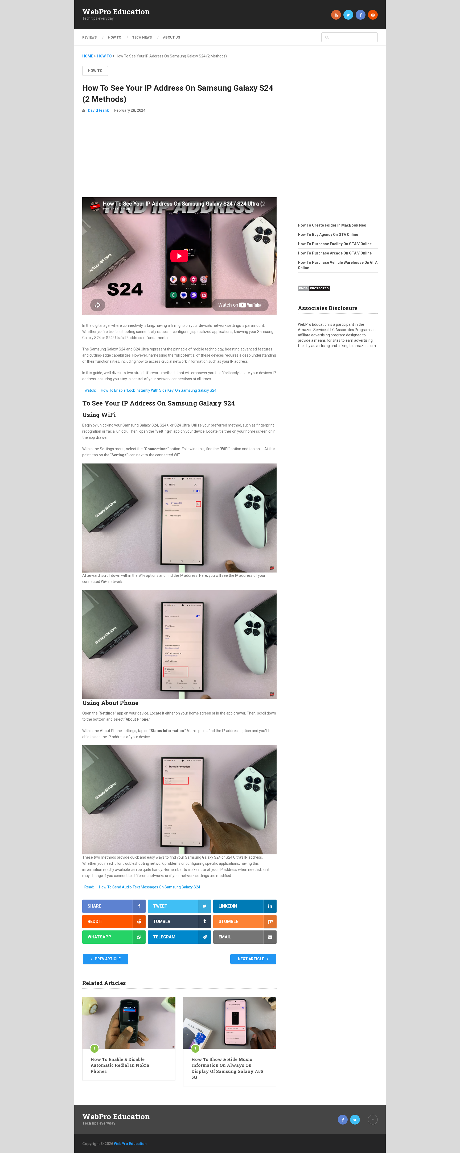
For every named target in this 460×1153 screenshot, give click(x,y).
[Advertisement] (179, 157)
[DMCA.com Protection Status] (314, 293)
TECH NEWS (142, 37)
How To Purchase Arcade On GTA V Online (335, 253)
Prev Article (107, 959)
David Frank (98, 110)
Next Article (251, 959)
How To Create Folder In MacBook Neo (332, 225)
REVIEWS (89, 37)
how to (95, 71)
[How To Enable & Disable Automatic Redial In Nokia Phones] (128, 1023)
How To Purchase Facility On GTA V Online (335, 244)
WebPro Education (116, 11)
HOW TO (114, 37)
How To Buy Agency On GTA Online (328, 234)
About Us (171, 37)
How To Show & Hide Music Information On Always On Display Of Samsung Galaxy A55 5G (227, 1068)
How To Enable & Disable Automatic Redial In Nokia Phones (120, 1065)
